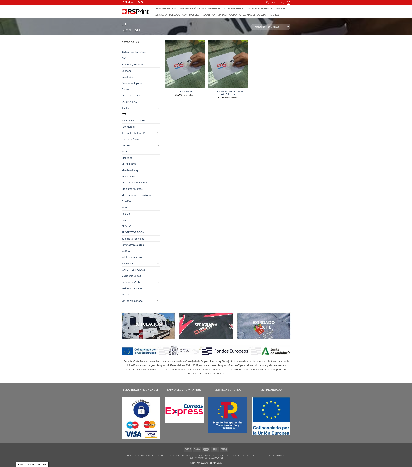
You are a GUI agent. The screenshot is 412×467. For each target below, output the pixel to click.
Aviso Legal (205, 455)
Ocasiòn (126, 201)
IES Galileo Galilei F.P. (133, 132)
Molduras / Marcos (132, 188)
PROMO (126, 226)
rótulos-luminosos (132, 257)
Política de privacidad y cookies (245, 455)
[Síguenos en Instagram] (126, 2)
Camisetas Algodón (132, 83)
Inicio (126, 30)
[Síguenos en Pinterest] (139, 2)
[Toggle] (158, 108)
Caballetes (127, 76)
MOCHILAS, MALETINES (136, 182)
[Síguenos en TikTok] (129, 2)
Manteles (127, 157)
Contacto (219, 455)
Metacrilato (128, 176)
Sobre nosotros (275, 455)
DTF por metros (185, 91)
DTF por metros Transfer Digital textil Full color (228, 93)
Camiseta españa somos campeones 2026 (202, 8)
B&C (174, 8)
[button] (281, 2)
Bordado (174, 15)
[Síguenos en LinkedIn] (142, 2)
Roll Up (126, 250)
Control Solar (191, 15)
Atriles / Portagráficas (134, 51)
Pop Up (126, 213)
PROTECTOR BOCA (133, 232)
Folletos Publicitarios (133, 120)
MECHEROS (129, 163)
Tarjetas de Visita (131, 282)
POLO (125, 207)
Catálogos (249, 15)
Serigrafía (161, 15)
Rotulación (278, 8)
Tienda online (162, 8)
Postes (125, 219)
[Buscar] (267, 2)
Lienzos (126, 145)
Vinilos (125, 294)
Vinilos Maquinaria (229, 15)
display (274, 15)
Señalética (209, 15)
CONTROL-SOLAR (132, 95)
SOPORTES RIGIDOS (133, 269)
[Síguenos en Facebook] (123, 2)
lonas (124, 151)
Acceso (262, 15)
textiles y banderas (132, 288)
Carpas (125, 89)
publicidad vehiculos (133, 238)
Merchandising (257, 8)
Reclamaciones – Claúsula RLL (206, 458)
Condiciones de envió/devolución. (177, 455)
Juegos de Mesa (130, 138)
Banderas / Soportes (133, 64)
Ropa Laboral (236, 8)
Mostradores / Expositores (136, 195)
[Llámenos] (135, 2)
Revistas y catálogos (133, 244)
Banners (126, 70)
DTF (124, 114)
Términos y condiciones (140, 455)
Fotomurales (129, 126)
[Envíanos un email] (132, 2)
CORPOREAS (129, 101)
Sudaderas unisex (131, 275)
